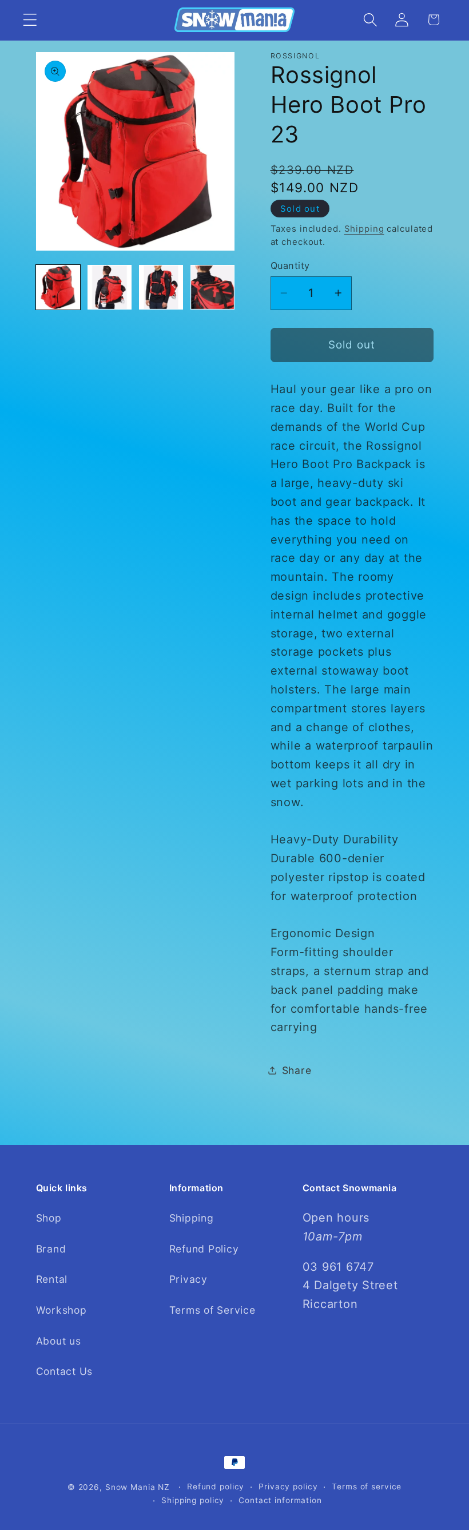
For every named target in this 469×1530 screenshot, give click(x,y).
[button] (30, 19)
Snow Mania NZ (137, 1487)
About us (58, 1341)
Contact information (280, 1500)
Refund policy (215, 1486)
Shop (49, 1218)
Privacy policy (288, 1486)
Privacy (188, 1279)
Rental (52, 1279)
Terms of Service (212, 1310)
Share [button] (297, 1070)
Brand (51, 1249)
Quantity (290, 265)
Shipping (364, 228)
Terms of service (367, 1486)
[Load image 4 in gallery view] (212, 287)
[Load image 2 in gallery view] (110, 287)
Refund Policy (204, 1249)
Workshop (61, 1310)
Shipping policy (192, 1500)
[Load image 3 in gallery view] (161, 287)
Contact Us (64, 1371)
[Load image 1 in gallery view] (58, 287)
